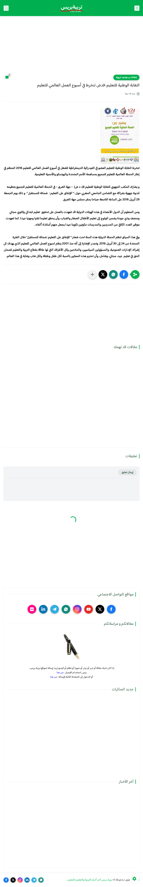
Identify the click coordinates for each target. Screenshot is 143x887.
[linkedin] (43, 609)
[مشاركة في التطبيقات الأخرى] (92, 274)
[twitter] (100, 609)
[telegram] (54, 609)
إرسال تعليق (127, 472)
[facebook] (111, 609)
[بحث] (6, 8)
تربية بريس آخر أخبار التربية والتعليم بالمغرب (90, 880)
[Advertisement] (71, 47)
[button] (123, 274)
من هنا (60, 672)
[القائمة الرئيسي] (137, 8)
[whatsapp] (66, 609)
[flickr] (32, 609)
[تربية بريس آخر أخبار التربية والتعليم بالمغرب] (71, 8)
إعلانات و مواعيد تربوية (126, 77)
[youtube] (88, 609)
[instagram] (77, 609)
